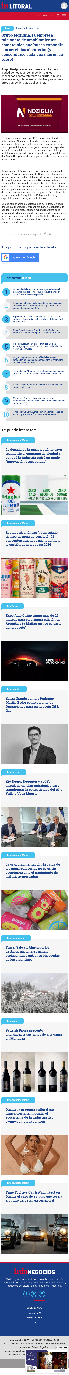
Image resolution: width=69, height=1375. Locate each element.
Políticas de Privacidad (31, 1343)
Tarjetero (34, 1312)
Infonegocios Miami (18, 440)
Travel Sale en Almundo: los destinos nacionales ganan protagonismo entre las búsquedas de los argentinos (39, 372)
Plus (7, 28)
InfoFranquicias (16, 938)
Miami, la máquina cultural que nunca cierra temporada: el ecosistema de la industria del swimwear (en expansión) (39, 401)
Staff (34, 1322)
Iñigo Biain (44, 1347)
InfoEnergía (13, 772)
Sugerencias (34, 1307)
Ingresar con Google (23, 257)
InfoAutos (12, 606)
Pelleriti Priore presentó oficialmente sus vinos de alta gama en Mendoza (38, 385)
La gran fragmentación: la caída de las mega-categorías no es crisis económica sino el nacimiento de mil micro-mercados (38, 360)
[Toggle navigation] (64, 15)
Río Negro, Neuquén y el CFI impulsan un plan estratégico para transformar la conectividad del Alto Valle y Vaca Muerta (37, 346)
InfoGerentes (14, 689)
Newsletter (34, 1317)
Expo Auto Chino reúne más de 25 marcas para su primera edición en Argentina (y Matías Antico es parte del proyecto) (38, 319)
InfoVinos (12, 1021)
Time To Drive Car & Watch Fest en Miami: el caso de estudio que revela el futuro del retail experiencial (38, 413)
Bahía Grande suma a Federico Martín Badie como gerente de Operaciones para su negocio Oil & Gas (36, 331)
